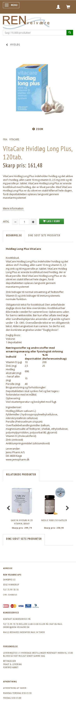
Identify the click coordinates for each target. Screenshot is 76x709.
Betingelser (9, 660)
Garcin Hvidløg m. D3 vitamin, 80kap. (22, 522)
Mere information (13, 208)
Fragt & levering (12, 664)
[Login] (58, 7)
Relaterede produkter (21, 474)
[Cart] (68, 7)
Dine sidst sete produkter (44, 235)
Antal (6, 221)
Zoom (39, 129)
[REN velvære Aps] (26, 21)
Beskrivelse (14, 235)
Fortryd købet (11, 667)
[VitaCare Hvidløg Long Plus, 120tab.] (38, 89)
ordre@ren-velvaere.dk (16, 627)
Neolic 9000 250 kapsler (54, 520)
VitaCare (14, 139)
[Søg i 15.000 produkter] (69, 32)
